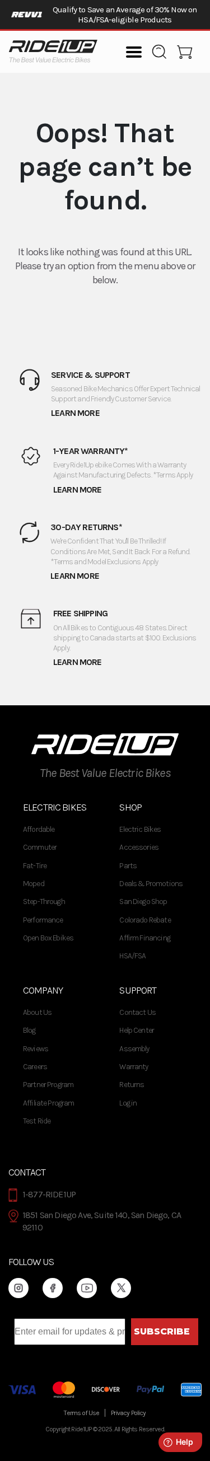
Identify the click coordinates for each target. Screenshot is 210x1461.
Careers (35, 1066)
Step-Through (44, 901)
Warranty (133, 1066)
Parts (128, 865)
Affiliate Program (48, 1103)
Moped (33, 883)
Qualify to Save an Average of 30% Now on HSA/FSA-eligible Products (125, 14)
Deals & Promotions (151, 883)
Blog (29, 1030)
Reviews (35, 1048)
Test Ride (36, 1121)
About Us (37, 1012)
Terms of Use (81, 1413)
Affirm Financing (144, 938)
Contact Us (137, 1012)
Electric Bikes (140, 829)
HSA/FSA (132, 956)
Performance (43, 920)
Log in (128, 1103)
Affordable (39, 829)
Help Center (136, 1030)
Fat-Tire (34, 865)
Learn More (75, 413)
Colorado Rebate (144, 920)
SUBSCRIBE (162, 1331)
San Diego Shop (143, 901)
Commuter (40, 847)
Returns (131, 1084)
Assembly (134, 1048)
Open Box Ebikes (48, 938)
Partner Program (48, 1084)
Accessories (138, 847)
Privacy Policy (128, 1413)
